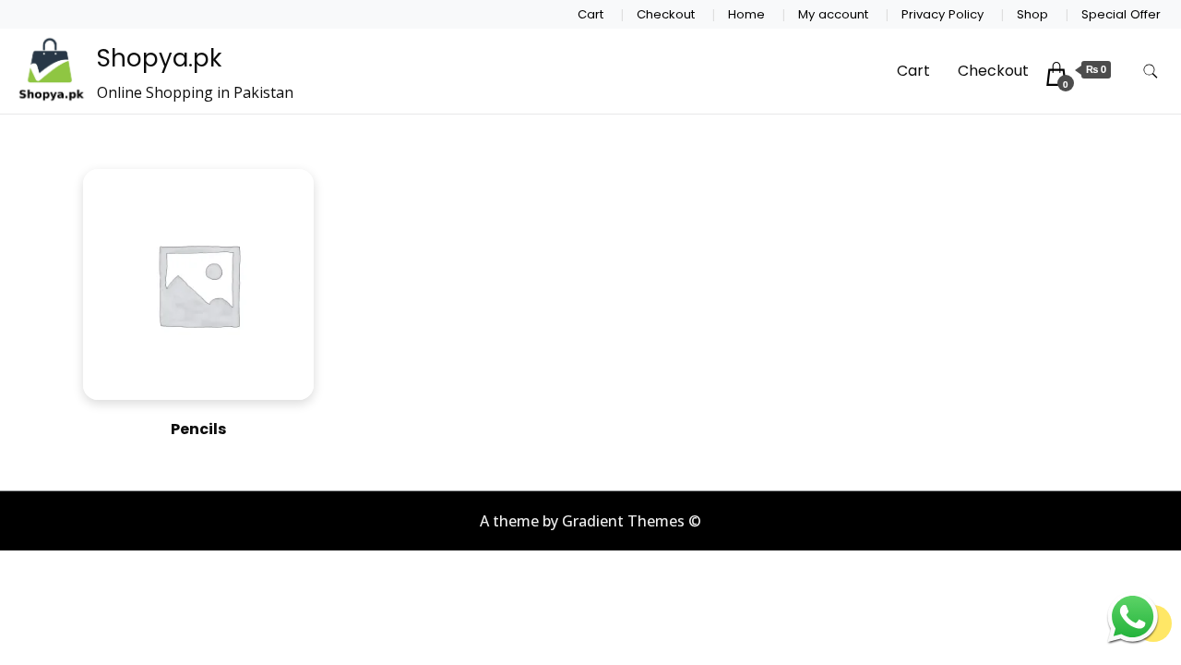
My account (833, 14)
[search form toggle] (1150, 71)
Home (746, 14)
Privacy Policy (942, 14)
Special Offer (1121, 14)
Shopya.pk (159, 58)
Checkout (666, 14)
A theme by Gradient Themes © (590, 521)
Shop (1032, 14)
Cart (590, 14)
